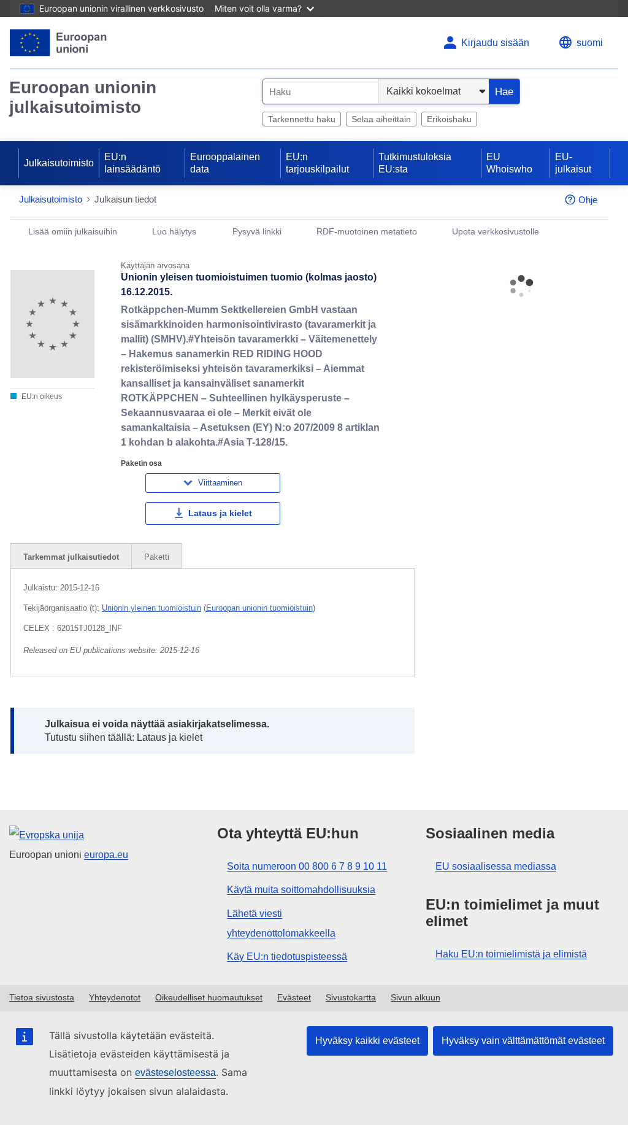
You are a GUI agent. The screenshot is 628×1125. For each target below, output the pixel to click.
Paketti (156, 557)
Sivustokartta (351, 997)
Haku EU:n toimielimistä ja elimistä (511, 954)
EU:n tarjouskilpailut (317, 163)
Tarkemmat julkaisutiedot (71, 557)
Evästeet (294, 997)
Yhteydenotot (114, 997)
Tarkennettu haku (301, 119)
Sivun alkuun (415, 997)
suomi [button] (589, 42)
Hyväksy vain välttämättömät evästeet (523, 1040)
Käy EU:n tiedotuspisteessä (287, 956)
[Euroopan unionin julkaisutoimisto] (58, 42)
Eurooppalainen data (225, 163)
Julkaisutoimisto (59, 163)
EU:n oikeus (41, 396)
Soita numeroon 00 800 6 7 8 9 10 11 (307, 866)
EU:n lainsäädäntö (132, 163)
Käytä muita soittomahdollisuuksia (301, 889)
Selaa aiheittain (381, 119)
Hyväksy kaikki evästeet (367, 1040)
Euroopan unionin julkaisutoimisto (82, 97)
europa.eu (106, 854)
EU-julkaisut (573, 163)
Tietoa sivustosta (41, 997)
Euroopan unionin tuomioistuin (259, 608)
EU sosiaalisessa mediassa (495, 866)
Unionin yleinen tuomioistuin (151, 608)
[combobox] (320, 91)
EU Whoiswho (509, 163)
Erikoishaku (449, 119)
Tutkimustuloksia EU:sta (414, 163)
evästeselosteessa (175, 1072)
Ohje (587, 200)
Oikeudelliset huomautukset (208, 997)
